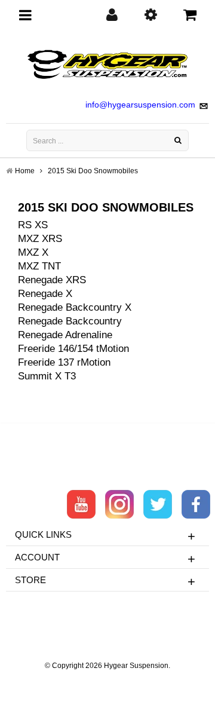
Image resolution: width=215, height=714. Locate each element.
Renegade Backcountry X (74, 307)
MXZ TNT (39, 266)
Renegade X (45, 293)
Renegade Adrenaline (65, 335)
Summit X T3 (47, 376)
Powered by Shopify (107, 682)
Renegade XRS (52, 280)
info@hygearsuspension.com (140, 104)
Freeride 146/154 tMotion (73, 348)
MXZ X (33, 252)
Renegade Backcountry (70, 321)
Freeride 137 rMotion (64, 362)
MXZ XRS (40, 238)
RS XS (33, 225)
